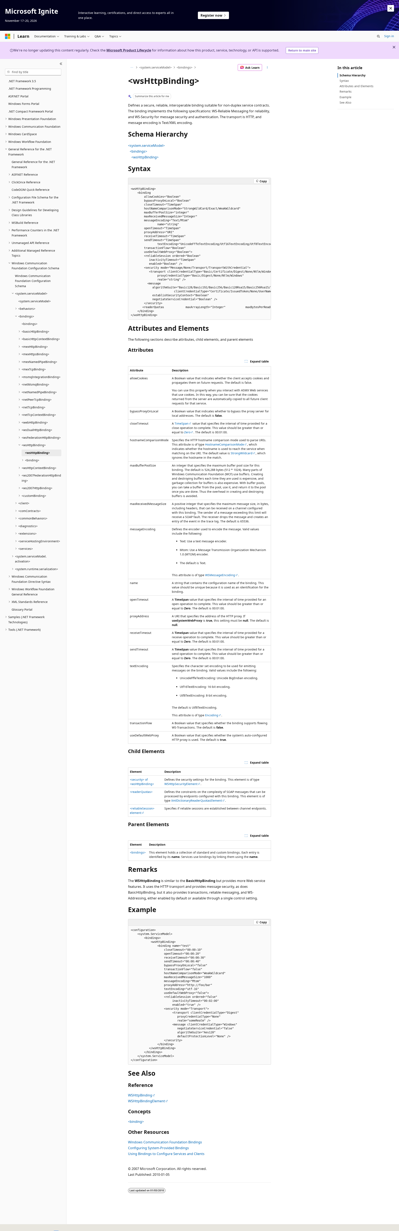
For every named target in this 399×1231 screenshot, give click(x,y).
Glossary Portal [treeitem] (22, 609)
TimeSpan (181, 423)
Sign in (389, 36)
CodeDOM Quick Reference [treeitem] (30, 190)
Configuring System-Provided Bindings (158, 1148)
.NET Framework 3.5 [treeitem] (22, 81)
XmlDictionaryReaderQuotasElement (196, 800)
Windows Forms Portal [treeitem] (23, 104)
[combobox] (33, 72)
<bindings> (184, 67)
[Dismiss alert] (390, 8)
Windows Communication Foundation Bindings (165, 1142)
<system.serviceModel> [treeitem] (34, 301)
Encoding (211, 715)
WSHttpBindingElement (146, 1101)
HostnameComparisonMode (224, 444)
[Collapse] (61, 64)
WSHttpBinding (140, 1095)
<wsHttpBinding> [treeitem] (37, 453)
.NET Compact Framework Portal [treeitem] (30, 111)
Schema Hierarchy (353, 75)
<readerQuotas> (141, 792)
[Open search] (378, 36)
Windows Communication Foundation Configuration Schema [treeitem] (33, 281)
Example (345, 97)
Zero (187, 432)
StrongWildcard (241, 453)
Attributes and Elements (356, 86)
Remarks (346, 91)
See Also (345, 102)
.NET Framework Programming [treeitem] (29, 89)
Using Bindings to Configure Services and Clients (166, 1153)
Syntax (344, 81)
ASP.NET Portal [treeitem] (18, 96)
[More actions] (267, 67)
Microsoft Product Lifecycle (128, 50)
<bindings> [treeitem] (29, 324)
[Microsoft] (7, 36)
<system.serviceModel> (155, 67)
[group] (199, 252)
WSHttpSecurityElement (180, 784)
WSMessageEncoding (220, 575)
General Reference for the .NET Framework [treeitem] (33, 164)
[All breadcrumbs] (131, 67)
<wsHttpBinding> (145, 157)
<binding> (136, 1121)
